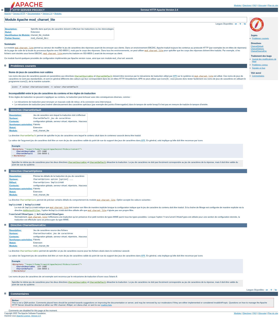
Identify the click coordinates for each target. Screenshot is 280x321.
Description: (11, 29)
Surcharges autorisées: (21, 124)
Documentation (34, 14)
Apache (7, 14)
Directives (247, 5)
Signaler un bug (258, 68)
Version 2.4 (47, 14)
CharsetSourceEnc (259, 51)
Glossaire (262, 5)
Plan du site (273, 5)
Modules (237, 5)
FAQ (255, 5)
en (236, 24)
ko (245, 24)
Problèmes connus (260, 65)
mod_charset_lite (24, 48)
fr (240, 24)
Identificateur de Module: (17, 35)
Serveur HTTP (19, 14)
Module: (13, 130)
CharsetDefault (257, 46)
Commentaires (258, 76)
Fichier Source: (12, 38)
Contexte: (14, 121)
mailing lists (106, 305)
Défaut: (13, 182)
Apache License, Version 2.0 (28, 316)
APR (175, 76)
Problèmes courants (260, 38)
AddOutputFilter (31, 210)
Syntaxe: (13, 118)
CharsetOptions (257, 49)
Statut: (8, 32)
